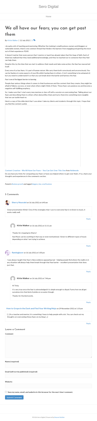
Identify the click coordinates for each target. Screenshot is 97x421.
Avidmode (74, 170)
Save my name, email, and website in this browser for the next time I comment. (40, 392)
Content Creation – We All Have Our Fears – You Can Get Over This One (35, 170)
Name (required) (12, 361)
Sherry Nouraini (19, 202)
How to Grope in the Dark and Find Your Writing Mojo (31, 308)
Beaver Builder (59, 417)
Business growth (17, 184)
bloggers (35, 184)
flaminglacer (17, 252)
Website (8, 382)
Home (48, 16)
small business (47, 184)
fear (40, 184)
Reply (88, 219)
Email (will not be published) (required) (21, 372)
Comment (9, 334)
